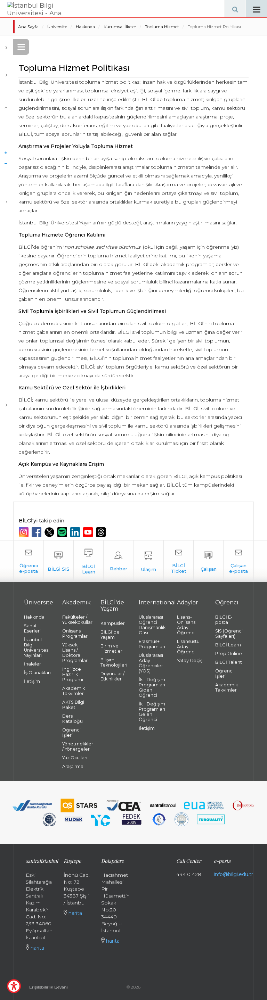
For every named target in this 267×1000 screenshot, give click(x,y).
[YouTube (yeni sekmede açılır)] (89, 532)
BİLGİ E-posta (224, 619)
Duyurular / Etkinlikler (112, 676)
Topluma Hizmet (162, 26)
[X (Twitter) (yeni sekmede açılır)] (50, 532)
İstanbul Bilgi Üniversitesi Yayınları (36, 647)
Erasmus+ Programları (152, 644)
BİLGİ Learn (228, 644)
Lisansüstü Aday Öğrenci (188, 646)
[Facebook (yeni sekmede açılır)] (37, 532)
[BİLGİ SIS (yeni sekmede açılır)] (58, 561)
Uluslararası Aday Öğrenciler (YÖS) (151, 663)
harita (36, 948)
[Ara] (235, 8)
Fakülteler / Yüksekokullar (76, 619)
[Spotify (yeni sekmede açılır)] (63, 532)
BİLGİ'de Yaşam (110, 634)
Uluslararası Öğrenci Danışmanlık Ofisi (152, 624)
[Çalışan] (208, 561)
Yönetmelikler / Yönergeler (76, 746)
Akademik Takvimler (73, 691)
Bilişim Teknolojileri (113, 662)
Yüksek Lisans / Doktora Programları (75, 652)
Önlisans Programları (75, 633)
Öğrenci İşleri (71, 732)
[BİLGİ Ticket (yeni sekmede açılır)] (178, 561)
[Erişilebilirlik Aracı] (14, 986)
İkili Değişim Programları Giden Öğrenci (152, 687)
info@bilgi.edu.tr (233, 874)
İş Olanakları (37, 672)
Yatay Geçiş (189, 660)
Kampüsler (112, 623)
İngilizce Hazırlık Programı (72, 674)
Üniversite (57, 26)
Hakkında (85, 26)
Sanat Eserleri (32, 628)
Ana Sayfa (28, 26)
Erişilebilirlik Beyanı (48, 987)
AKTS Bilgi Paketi (73, 705)
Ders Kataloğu (72, 718)
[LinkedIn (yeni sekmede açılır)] (76, 532)
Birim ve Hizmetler (111, 648)
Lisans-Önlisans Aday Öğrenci (186, 624)
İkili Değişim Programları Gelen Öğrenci (152, 711)
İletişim (32, 681)
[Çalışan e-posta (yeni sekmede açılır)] (238, 561)
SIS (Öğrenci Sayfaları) (229, 633)
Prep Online (228, 653)
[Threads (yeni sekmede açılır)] (101, 532)
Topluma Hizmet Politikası (214, 26)
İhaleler (32, 664)
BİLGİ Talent (228, 662)
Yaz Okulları (74, 757)
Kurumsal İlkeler (120, 26)
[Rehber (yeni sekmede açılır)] (118, 561)
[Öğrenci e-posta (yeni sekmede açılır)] (28, 561)
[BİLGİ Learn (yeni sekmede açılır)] (88, 561)
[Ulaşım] (148, 561)
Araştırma (72, 766)
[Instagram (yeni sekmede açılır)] (24, 532)
